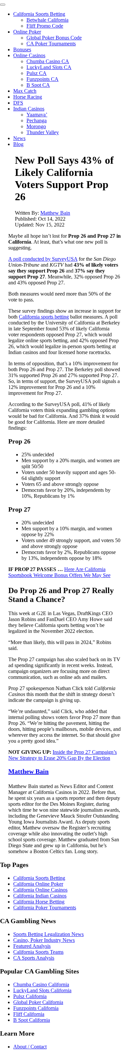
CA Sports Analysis (33, 958)
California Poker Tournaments (44, 907)
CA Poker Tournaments (51, 43)
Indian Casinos (28, 108)
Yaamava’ (36, 114)
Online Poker (27, 32)
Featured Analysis (32, 946)
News (19, 138)
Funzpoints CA (42, 79)
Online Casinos (29, 55)
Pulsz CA (36, 73)
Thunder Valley (42, 132)
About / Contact (30, 1046)
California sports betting (44, 317)
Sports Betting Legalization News (48, 934)
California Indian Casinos (39, 896)
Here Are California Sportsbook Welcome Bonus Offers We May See (59, 572)
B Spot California (31, 1020)
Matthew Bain (55, 213)
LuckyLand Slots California (42, 990)
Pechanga (36, 120)
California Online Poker (38, 884)
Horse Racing (27, 97)
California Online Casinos (40, 890)
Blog (18, 144)
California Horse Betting (38, 901)
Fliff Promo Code (44, 26)
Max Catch (24, 91)
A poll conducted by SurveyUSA (42, 259)
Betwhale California (47, 20)
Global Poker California (38, 1002)
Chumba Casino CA (47, 61)
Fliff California (28, 1014)
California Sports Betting (39, 14)
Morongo (36, 126)
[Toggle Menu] (2, 5)
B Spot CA (38, 85)
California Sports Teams (38, 952)
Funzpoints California (36, 1008)
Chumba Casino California (41, 984)
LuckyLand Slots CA (48, 67)
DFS (18, 103)
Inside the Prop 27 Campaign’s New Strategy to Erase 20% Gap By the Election (62, 755)
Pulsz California (30, 996)
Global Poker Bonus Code (54, 37)
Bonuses (22, 49)
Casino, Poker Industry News (44, 940)
